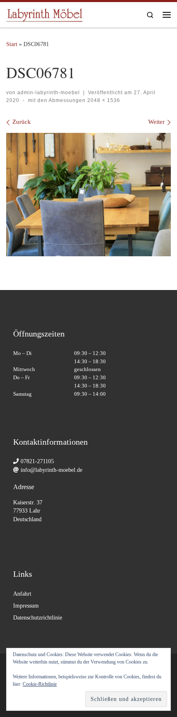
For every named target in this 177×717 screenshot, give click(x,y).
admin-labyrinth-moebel (48, 92)
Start (11, 44)
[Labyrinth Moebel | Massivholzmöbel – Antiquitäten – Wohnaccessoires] (44, 13)
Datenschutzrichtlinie (37, 618)
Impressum (26, 606)
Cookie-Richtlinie (40, 684)
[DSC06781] (88, 194)
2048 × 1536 (103, 100)
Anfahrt (22, 594)
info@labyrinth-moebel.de (51, 470)
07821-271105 (37, 461)
